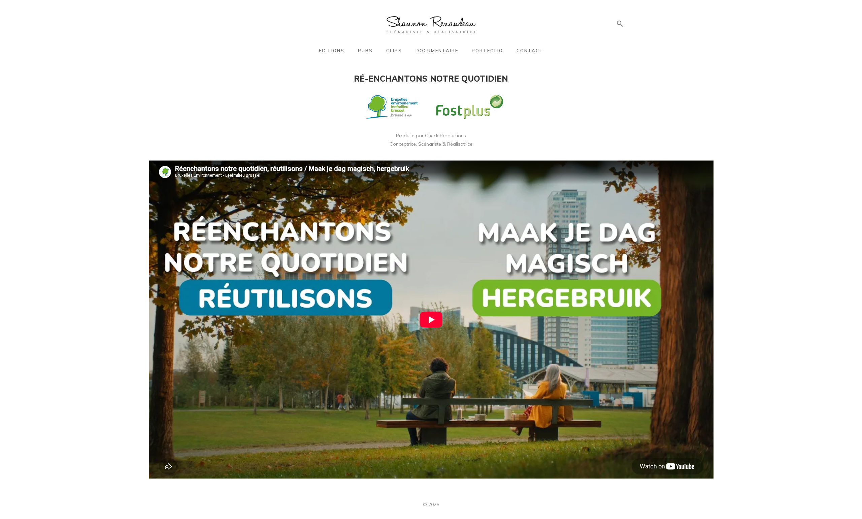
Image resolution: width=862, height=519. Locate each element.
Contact (530, 50)
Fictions (331, 50)
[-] (431, 24)
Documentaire (437, 50)
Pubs (365, 50)
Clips (394, 50)
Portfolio (487, 50)
